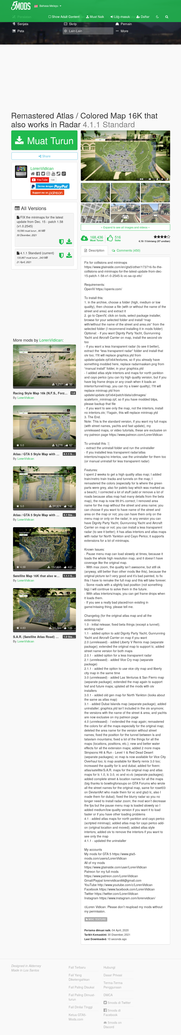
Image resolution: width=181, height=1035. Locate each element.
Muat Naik (96, 16)
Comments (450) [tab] (127, 250)
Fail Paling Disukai (81, 987)
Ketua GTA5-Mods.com (78, 1016)
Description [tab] (95, 250)
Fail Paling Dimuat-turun (82, 997)
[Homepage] (32, 173)
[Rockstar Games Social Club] (63, 173)
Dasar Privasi (113, 975)
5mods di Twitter (119, 1002)
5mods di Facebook (112, 1012)
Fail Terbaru (77, 967)
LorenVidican (42, 168)
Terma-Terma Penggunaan (113, 984)
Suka (118, 240)
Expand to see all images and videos (125, 227)
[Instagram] (48, 173)
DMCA (108, 995)
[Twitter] (43, 173)
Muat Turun (49, 140)
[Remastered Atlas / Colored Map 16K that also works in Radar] (125, 155)
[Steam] (58, 173)
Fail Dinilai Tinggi (80, 1007)
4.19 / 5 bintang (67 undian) (154, 241)
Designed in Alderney (26, 965)
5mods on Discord (113, 1024)
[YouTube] (53, 173)
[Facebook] (38, 173)
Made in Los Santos (25, 970)
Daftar (144, 16)
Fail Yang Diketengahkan (79, 977)
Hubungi (109, 967)
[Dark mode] (157, 16)
